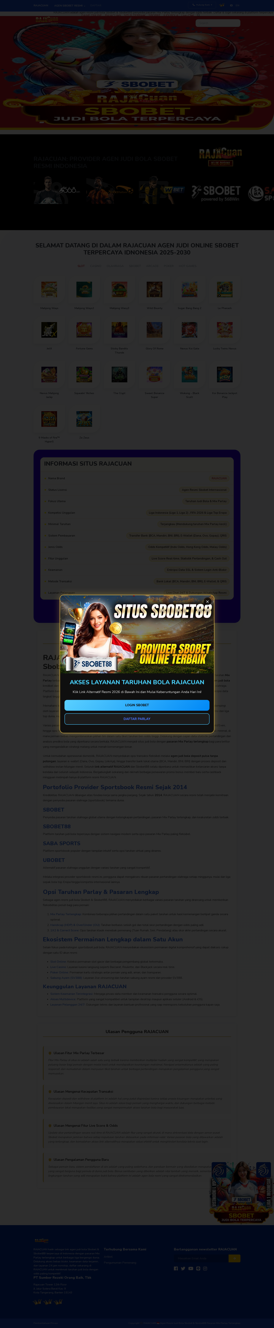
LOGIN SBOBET (137, 705)
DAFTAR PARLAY (137, 719)
